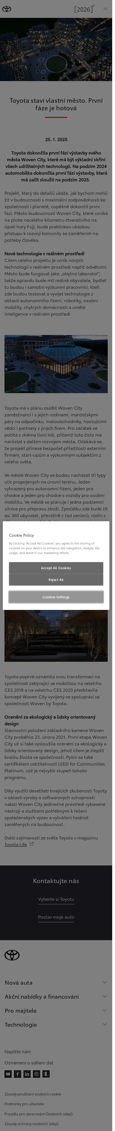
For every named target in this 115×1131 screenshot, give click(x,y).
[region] (56, 565)
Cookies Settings (56, 596)
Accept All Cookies (56, 568)
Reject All (56, 579)
